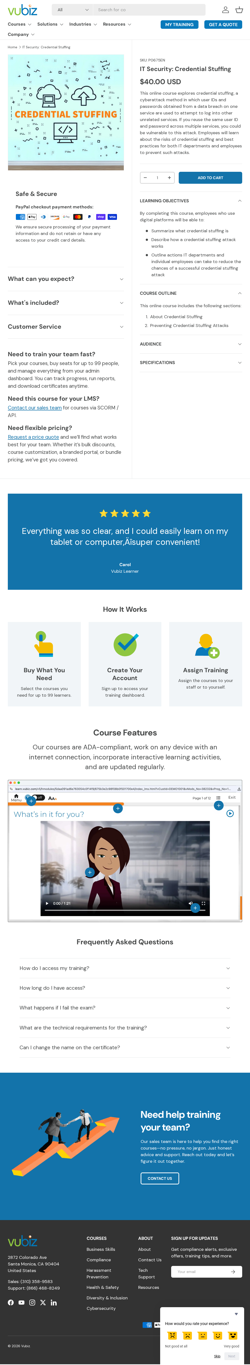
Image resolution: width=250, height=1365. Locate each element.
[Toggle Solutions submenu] (61, 24)
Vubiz (25, 1346)
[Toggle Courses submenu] (29, 24)
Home (12, 47)
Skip (217, 1356)
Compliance (99, 1260)
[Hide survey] (236, 1314)
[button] (239, 9)
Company (18, 34)
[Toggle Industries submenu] (95, 24)
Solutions (47, 24)
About (144, 1249)
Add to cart (210, 177)
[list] (66, 112)
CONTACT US (160, 1178)
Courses (17, 24)
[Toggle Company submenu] (33, 34)
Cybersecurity (101, 1308)
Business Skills (101, 1249)
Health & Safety (103, 1287)
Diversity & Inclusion (107, 1298)
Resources (114, 24)
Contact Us (150, 1260)
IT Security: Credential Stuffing (46, 47)
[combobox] (129, 10)
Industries (80, 24)
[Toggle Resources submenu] (129, 24)
